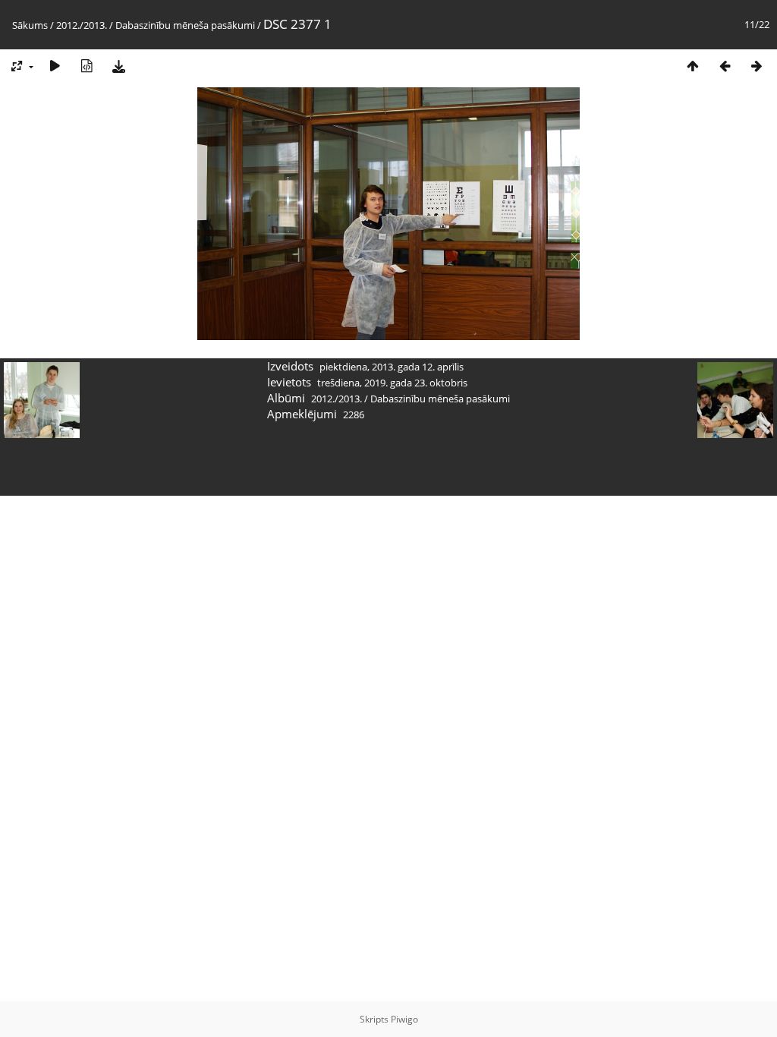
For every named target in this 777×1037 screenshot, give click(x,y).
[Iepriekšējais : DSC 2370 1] (725, 65)
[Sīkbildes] (693, 65)
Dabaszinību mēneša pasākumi (185, 25)
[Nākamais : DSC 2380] (756, 65)
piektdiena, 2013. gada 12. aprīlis (391, 367)
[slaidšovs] (55, 65)
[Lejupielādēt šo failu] (118, 65)
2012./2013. (81, 25)
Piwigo (404, 1019)
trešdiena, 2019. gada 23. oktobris (392, 382)
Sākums (30, 25)
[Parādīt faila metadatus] (86, 65)
